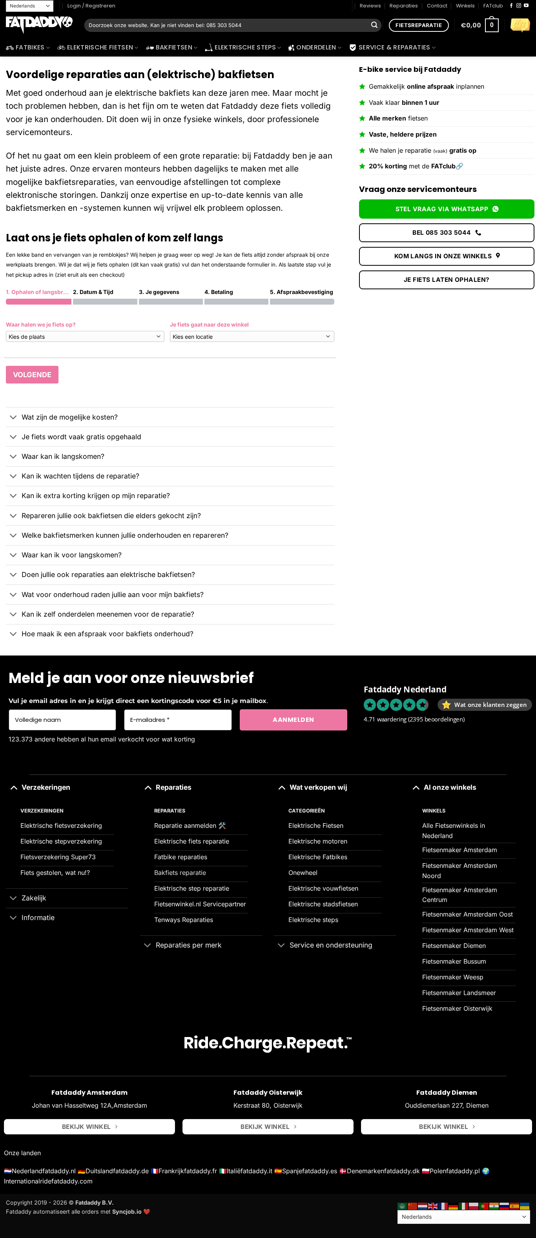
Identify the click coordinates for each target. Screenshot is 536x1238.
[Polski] (474, 1205)
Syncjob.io (127, 1211)
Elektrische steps (245, 47)
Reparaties (404, 5)
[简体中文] (413, 1205)
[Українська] (525, 1205)
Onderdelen (316, 47)
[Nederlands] (423, 1205)
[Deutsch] (453, 1205)
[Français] (443, 1205)
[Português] (484, 1205)
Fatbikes (30, 47)
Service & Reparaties (394, 47)
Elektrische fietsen (100, 47)
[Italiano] (464, 1205)
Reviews (370, 5)
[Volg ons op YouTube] (526, 6)
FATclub (493, 5)
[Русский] (505, 1205)
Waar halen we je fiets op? (41, 324)
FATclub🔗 (447, 166)
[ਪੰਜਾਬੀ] (494, 1205)
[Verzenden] (374, 25)
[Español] (515, 1205)
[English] (433, 1205)
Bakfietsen (174, 47)
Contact (437, 5)
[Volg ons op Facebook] (511, 6)
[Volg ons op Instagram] (518, 6)
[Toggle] (13, 417)
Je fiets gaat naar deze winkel (209, 324)
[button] (480, 25)
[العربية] (402, 1205)
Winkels (465, 5)
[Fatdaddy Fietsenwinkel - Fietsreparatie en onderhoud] (39, 25)
